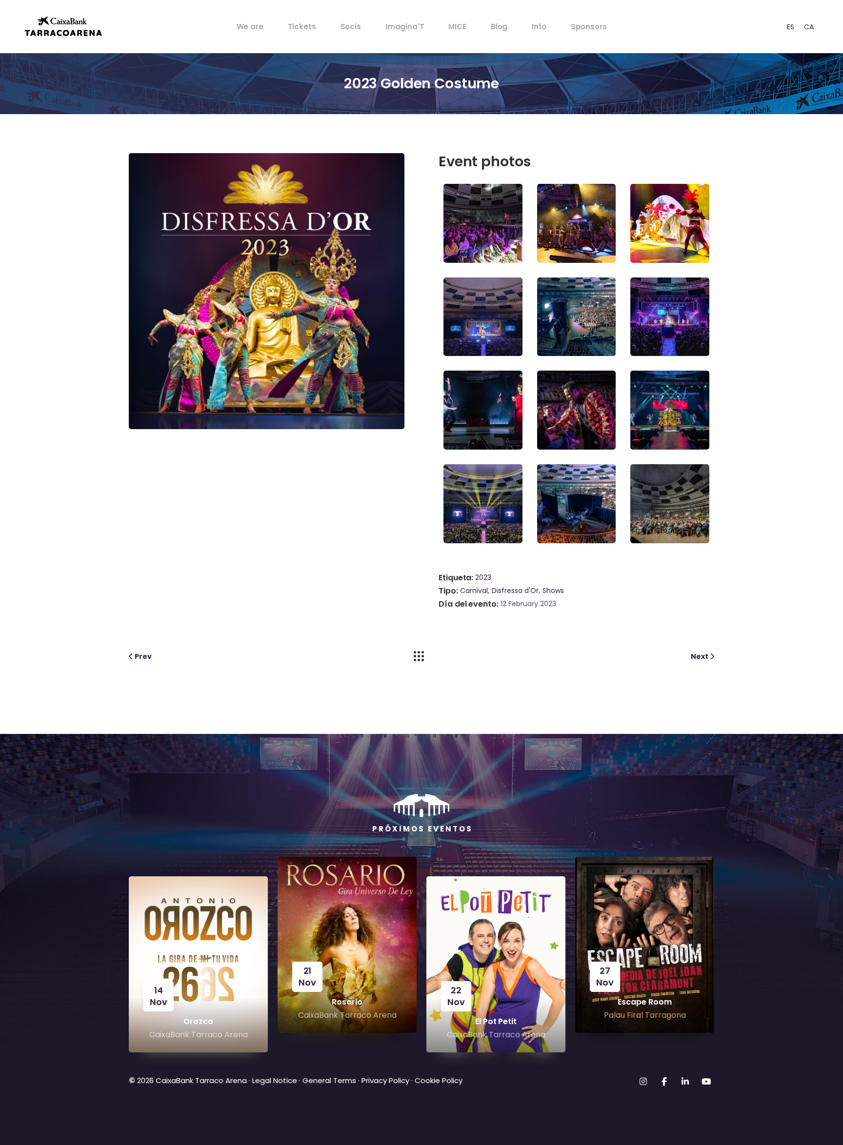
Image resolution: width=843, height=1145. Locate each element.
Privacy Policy (385, 1080)
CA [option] (809, 27)
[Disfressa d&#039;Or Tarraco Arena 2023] (485, 222)
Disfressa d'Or (515, 590)
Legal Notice (273, 1080)
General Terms (329, 1080)
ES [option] (790, 27)
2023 (483, 577)
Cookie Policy (438, 1080)
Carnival (474, 590)
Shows (553, 590)
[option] (790, 26)
